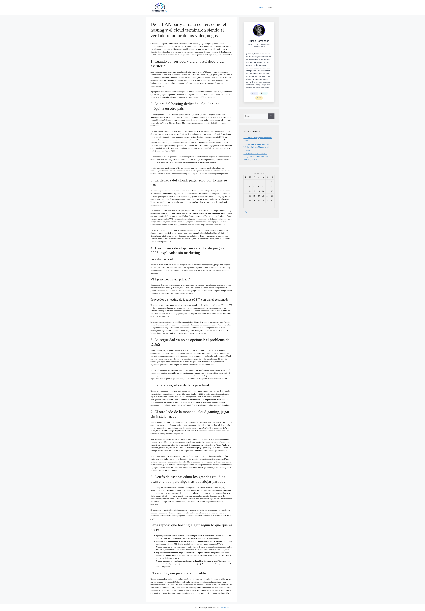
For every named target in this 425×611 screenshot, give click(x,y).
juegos (270, 7)
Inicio (261, 7)
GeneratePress (225, 607)
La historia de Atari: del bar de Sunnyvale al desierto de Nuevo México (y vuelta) (255, 156)
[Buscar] (271, 116)
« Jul (245, 212)
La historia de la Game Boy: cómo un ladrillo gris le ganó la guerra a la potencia (257, 147)
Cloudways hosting (201, 114)
